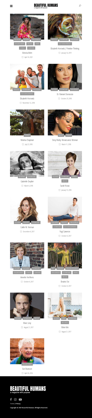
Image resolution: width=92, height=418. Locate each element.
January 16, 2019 (66, 53)
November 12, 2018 (28, 103)
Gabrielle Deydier (27, 181)
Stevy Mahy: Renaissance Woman (65, 140)
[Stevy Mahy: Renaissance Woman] (65, 122)
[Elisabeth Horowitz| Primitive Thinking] (65, 26)
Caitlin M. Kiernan (27, 227)
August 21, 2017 (28, 327)
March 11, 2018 (66, 144)
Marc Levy (27, 323)
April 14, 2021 (28, 57)
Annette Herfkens (27, 277)
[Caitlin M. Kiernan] (27, 209)
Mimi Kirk (65, 327)
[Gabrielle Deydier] (27, 163)
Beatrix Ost (65, 281)
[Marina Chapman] (27, 122)
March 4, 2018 (28, 185)
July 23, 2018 (28, 144)
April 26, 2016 (28, 373)
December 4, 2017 (28, 231)
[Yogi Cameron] (65, 209)
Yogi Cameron (65, 231)
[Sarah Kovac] (65, 163)
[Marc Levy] (27, 305)
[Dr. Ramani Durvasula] (65, 76)
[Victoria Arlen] (27, 26)
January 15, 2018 (66, 190)
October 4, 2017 (66, 236)
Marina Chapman (27, 140)
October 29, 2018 (66, 98)
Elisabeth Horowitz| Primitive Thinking (65, 48)
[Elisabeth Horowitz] (27, 76)
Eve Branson (27, 368)
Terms (12, 403)
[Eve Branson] (27, 351)
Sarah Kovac (65, 185)
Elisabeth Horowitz (27, 98)
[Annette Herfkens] (27, 255)
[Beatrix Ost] (65, 255)
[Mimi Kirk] (65, 305)
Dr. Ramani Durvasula (65, 94)
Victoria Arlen (27, 52)
